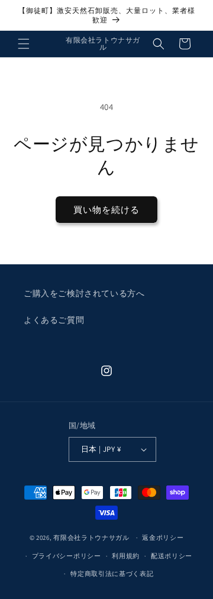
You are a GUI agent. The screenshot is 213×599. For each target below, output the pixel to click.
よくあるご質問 (54, 320)
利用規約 (126, 556)
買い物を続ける (106, 209)
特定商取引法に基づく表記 (111, 573)
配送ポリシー (171, 556)
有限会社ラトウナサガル (91, 537)
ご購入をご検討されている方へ (84, 293)
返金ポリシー (162, 537)
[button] (24, 44)
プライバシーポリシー (66, 556)
